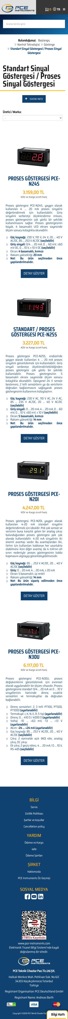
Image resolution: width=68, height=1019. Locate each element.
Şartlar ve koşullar (34, 820)
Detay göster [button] (34, 273)
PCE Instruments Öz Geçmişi (34, 878)
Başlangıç (44, 40)
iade (34, 849)
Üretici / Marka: (12, 112)
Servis (34, 807)
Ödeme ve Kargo (34, 842)
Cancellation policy (34, 826)
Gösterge (49, 44)
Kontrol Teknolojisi (28, 44)
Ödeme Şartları (34, 855)
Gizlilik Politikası (34, 813)
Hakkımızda (34, 871)
